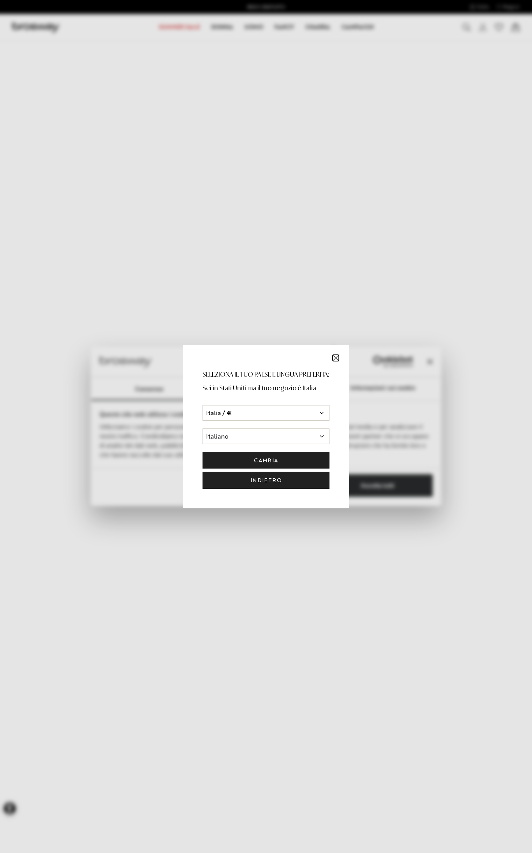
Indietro (266, 480)
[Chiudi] (336, 358)
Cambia (266, 460)
